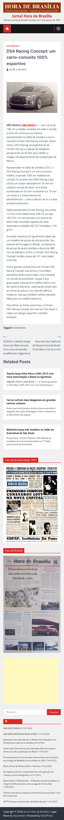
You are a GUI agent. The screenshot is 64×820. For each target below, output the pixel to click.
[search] (58, 28)
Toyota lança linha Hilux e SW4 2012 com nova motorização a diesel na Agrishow (30, 375)
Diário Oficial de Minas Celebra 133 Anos (21, 766)
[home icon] (7, 29)
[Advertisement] (30, 681)
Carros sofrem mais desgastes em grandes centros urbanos (31, 401)
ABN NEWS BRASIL (12, 728)
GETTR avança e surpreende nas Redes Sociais (24, 801)
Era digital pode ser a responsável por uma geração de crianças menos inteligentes (28, 773)
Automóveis (13, 46)
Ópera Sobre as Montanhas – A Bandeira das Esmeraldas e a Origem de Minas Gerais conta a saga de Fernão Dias (31, 782)
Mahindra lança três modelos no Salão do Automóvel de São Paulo (30, 431)
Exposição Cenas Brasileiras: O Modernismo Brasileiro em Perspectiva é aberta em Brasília (29, 741)
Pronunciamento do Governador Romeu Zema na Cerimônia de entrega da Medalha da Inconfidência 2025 (30, 759)
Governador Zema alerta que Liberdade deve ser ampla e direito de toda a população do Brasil (29, 750)
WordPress (47, 816)
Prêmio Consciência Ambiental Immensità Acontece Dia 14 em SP (32, 794)
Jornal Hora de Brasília (32, 16)
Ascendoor (19, 816)
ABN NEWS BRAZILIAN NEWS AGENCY (20, 734)
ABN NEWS (28, 125)
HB (10, 69)
